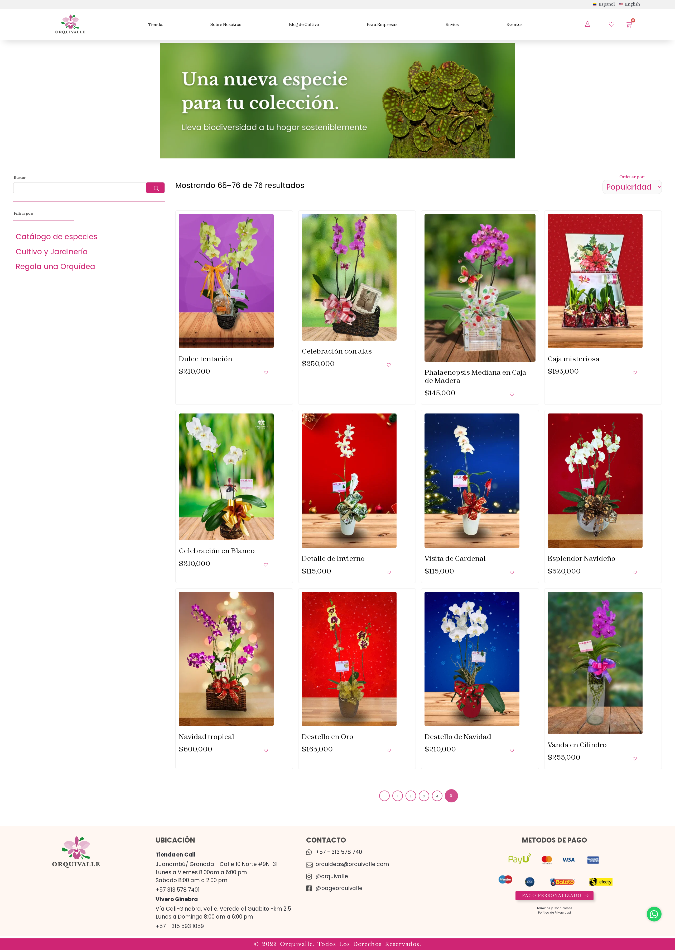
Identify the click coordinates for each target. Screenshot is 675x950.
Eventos (515, 24)
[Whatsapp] (654, 914)
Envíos (452, 24)
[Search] (155, 187)
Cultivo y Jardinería (52, 251)
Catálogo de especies (56, 236)
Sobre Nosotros (225, 24)
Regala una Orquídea (55, 266)
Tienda (155, 24)
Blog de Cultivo (304, 24)
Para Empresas (382, 24)
